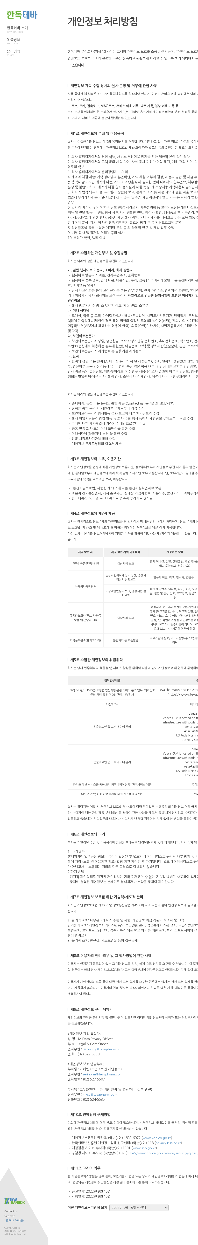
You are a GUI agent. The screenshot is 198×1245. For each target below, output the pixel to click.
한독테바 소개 (17, 29)
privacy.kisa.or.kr (168, 1143)
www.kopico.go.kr (157, 1138)
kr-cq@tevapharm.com (100, 1094)
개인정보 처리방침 (14, 1220)
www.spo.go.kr (144, 1148)
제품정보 (13, 41)
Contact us (10, 1211)
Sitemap (9, 1216)
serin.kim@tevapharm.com (102, 1074)
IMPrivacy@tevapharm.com (103, 1049)
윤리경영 (13, 52)
